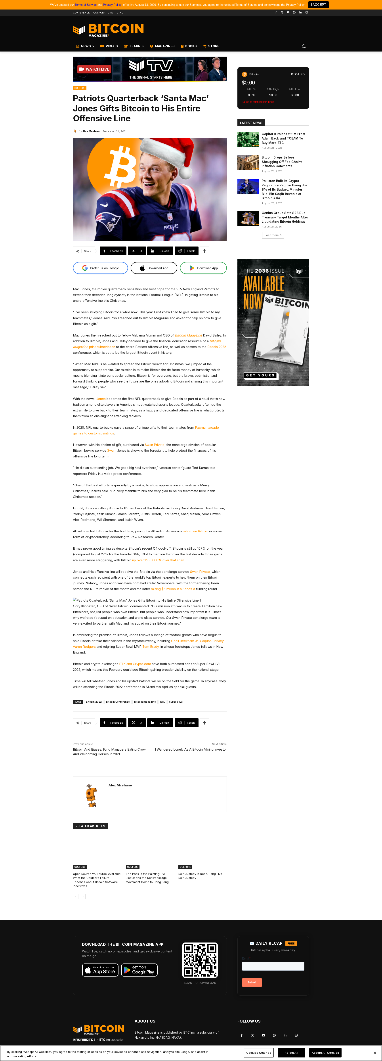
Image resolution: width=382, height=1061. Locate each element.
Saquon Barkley (211, 641)
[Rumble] (294, 12)
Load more (272, 235)
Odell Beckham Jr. (185, 641)
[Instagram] (306, 12)
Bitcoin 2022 (216, 347)
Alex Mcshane (91, 131)
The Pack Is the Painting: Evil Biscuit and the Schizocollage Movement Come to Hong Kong (147, 877)
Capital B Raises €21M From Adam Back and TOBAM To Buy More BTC (283, 138)
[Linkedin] (300, 12)
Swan (111, 450)
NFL (162, 701)
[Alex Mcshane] (76, 131)
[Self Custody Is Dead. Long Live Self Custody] (202, 852)
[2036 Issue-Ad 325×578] (273, 322)
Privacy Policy (112, 4)
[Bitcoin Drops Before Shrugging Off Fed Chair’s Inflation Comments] (248, 162)
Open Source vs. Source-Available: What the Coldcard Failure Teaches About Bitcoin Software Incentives (97, 880)
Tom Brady (150, 646)
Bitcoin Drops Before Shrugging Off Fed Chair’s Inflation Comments (282, 161)
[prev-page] (75, 896)
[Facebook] (275, 12)
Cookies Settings (258, 1052)
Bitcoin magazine (145, 701)
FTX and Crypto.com (135, 664)
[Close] (375, 1053)
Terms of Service (86, 4)
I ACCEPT (318, 4)
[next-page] (83, 896)
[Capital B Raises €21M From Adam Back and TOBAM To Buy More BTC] (248, 139)
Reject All (291, 1052)
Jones (101, 399)
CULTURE (79, 88)
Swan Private (154, 445)
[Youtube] (288, 12)
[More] (204, 251)
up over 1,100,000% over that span (158, 560)
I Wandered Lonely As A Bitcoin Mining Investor (191, 749)
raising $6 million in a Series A (173, 589)
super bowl (176, 701)
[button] (303, 46)
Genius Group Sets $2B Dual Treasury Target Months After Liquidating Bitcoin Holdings (285, 217)
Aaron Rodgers (84, 646)
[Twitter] (282, 12)
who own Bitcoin (195, 531)
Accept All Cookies (325, 1052)
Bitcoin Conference (118, 701)
